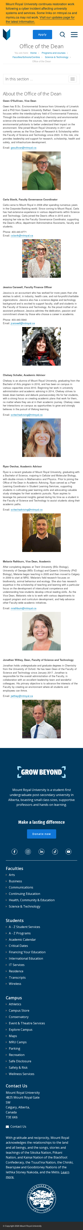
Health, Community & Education (32, 900)
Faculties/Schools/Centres (26, 57)
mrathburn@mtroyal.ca (23, 608)
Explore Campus (20, 1029)
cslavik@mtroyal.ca (22, 235)
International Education (26, 958)
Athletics (15, 1004)
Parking (14, 1048)
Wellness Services (21, 1074)
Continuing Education (24, 894)
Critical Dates (18, 946)
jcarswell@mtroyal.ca (23, 323)
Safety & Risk (18, 1067)
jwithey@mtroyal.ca (22, 696)
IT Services (17, 965)
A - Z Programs (20, 933)
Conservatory (19, 1017)
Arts (12, 875)
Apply (42, 34)
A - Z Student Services (24, 927)
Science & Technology (56, 57)
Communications (21, 887)
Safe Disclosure (20, 1061)
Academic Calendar (22, 939)
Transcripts (17, 977)
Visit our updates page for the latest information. (40, 19)
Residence (16, 971)
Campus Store (19, 1010)
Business (15, 881)
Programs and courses (53, 52)
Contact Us (18, 1126)
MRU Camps (18, 1042)
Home (33, 52)
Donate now (41, 834)
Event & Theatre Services (27, 1023)
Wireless (15, 984)
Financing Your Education (27, 952)
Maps (13, 1036)
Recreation (17, 1055)
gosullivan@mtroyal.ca (23, 147)
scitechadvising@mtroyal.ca (26, 414)
